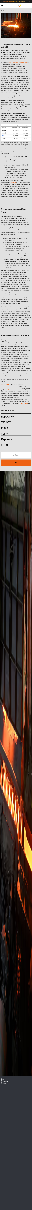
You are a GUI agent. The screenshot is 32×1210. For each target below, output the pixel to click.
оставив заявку (23, 403)
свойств (13, 182)
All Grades (16, 455)
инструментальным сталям (18, 62)
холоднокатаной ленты (12, 389)
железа (3, 95)
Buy (16, 462)
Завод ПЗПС (5, 385)
